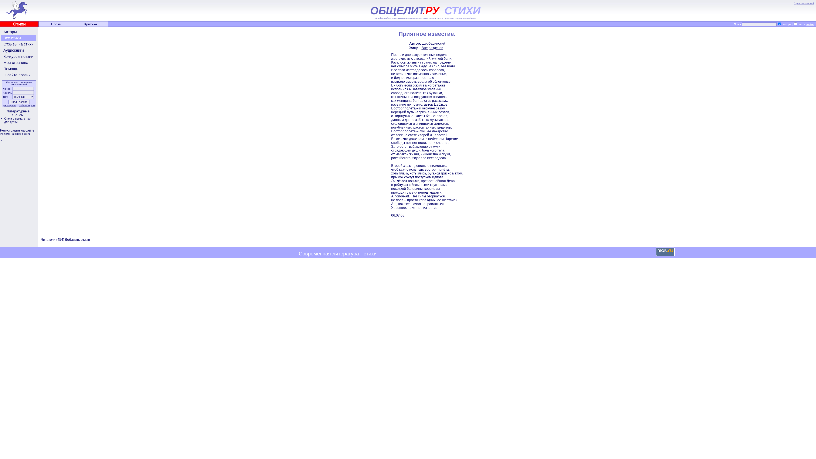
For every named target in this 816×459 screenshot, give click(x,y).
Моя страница (15, 63)
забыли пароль (27, 105)
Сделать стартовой (804, 3)
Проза (56, 24)
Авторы (10, 32)
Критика (90, 24)
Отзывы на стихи (18, 44)
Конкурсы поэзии (18, 56)
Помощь (10, 69)
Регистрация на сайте (17, 130)
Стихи (19, 24)
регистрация (9, 105)
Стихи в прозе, (14, 118)
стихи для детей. (17, 120)
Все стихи (12, 38)
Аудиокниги (13, 50)
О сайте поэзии (17, 75)
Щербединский (433, 43)
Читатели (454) (52, 239)
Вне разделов (432, 48)
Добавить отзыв (77, 239)
